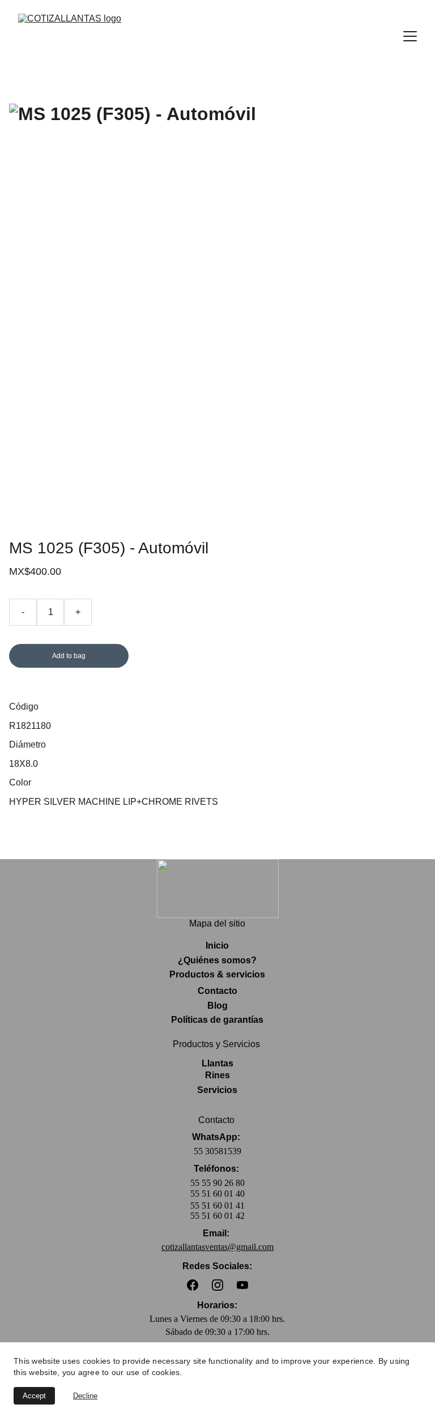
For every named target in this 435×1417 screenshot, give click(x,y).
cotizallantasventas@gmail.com (217, 1247)
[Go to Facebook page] (192, 1285)
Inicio (217, 945)
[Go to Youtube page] (242, 1285)
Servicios (217, 1090)
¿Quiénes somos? (217, 960)
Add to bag (69, 656)
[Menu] (410, 36)
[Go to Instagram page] (217, 1285)
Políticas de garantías (217, 1020)
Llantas (217, 1063)
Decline (85, 1396)
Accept (34, 1396)
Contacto (217, 991)
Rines (217, 1075)
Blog (217, 1005)
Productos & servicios (217, 974)
